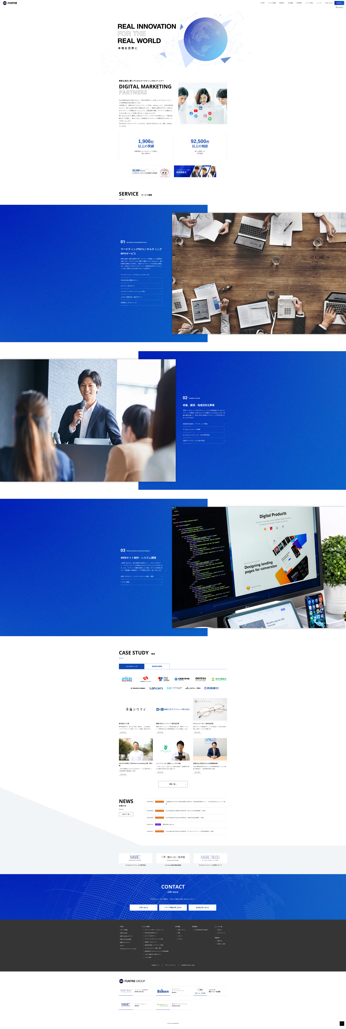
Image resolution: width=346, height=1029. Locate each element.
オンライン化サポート (128, 286)
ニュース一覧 (218, 926)
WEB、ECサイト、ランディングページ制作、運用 (137, 576)
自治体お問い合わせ (202, 907)
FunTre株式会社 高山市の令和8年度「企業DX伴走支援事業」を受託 (185, 817)
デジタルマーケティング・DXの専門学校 (196, 435)
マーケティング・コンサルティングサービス (135, 274)
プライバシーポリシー (170, 965)
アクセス (180, 939)
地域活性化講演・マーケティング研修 (195, 424)
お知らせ (158, 824)
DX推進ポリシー (156, 965)
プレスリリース (159, 801)
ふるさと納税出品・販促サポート (131, 297)
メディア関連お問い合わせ (173, 907)
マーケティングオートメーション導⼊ (133, 291)
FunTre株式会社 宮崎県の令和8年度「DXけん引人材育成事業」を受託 (185, 810)
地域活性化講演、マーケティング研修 (154, 945)
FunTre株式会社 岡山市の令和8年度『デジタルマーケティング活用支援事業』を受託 (190, 831)
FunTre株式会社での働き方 (201, 929)
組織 (179, 932)
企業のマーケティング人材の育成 (194, 440)
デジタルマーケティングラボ (128, 949)
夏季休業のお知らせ (168, 824)
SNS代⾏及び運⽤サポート (129, 280)
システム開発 (125, 582)
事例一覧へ (173, 784)
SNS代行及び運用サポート (151, 932)
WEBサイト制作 (221, 944)
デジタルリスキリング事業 (191, 429)
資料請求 (338, 3)
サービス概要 (146, 926)
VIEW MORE (123, 732)
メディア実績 (123, 930)
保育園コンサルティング (129, 302)
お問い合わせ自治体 (125, 939)
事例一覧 (219, 941)
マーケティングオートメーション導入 (154, 939)
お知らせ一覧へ (126, 814)
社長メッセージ (181, 929)
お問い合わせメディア (126, 936)
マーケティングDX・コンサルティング (154, 929)
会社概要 (177, 926)
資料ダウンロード (125, 942)
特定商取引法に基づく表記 (187, 965)
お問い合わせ (143, 907)
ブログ (122, 945)
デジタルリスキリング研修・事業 (153, 948)
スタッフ (180, 936)
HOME (263, 3)
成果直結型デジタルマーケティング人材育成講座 (156, 951)
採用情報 (194, 926)
